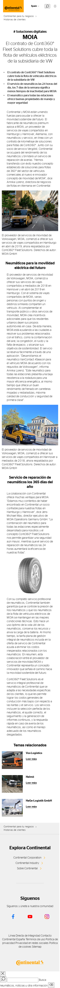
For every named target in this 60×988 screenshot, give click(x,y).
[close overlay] (3, 973)
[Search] (3, 979)
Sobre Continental (27, 868)
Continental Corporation (27, 857)
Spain (34, 6)
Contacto (46, 935)
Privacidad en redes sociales (32, 943)
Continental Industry (27, 863)
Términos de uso (35, 939)
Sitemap (37, 946)
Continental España (13, 939)
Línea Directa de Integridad (24, 935)
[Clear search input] (51, 985)
